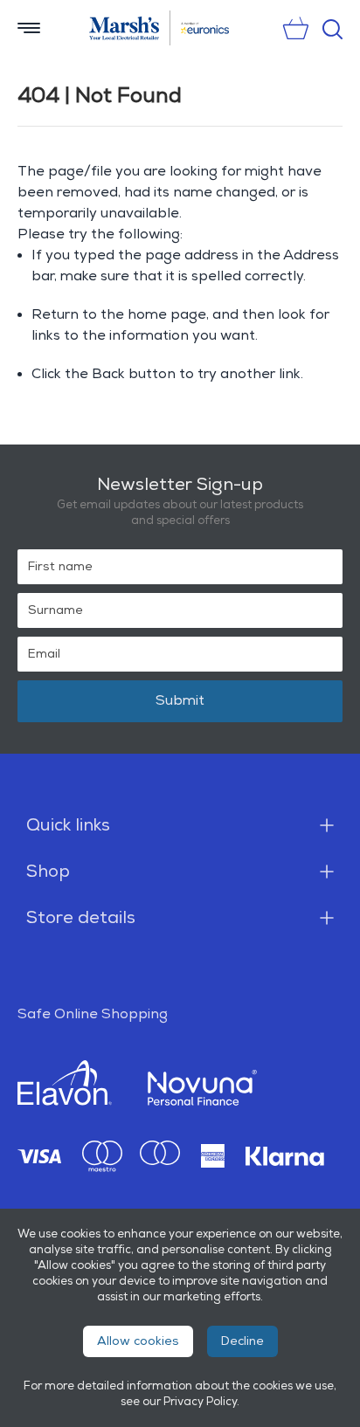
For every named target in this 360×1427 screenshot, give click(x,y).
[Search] (332, 29)
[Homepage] (124, 27)
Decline (242, 1341)
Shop (48, 871)
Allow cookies (138, 1341)
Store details (80, 918)
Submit (180, 701)
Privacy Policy (200, 1402)
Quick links (68, 825)
